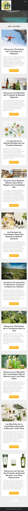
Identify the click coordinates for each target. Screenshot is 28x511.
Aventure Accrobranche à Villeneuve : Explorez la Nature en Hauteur (14, 284)
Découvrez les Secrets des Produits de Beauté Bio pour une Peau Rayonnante (14, 474)
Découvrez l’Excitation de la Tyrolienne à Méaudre (14, 51)
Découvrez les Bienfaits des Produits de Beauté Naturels (14, 95)
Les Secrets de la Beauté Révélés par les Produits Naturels (14, 143)
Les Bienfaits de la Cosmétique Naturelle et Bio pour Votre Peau (14, 426)
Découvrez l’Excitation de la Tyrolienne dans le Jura (14, 328)
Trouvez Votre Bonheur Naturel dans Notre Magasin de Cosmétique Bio (14, 184)
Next (16, 500)
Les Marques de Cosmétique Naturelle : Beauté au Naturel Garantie (14, 235)
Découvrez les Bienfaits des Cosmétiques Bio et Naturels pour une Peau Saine (14, 375)
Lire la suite (14, 70)
